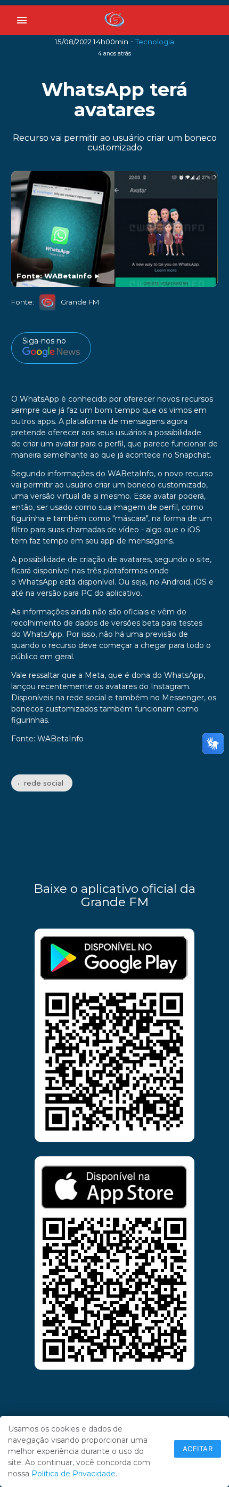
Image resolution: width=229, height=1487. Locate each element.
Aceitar (198, 1448)
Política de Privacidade (73, 1473)
